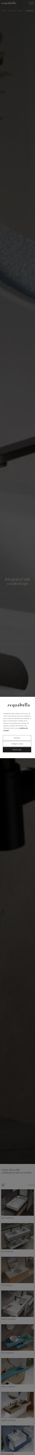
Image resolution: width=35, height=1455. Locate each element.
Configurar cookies (17, 744)
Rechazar (17, 738)
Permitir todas (17, 750)
